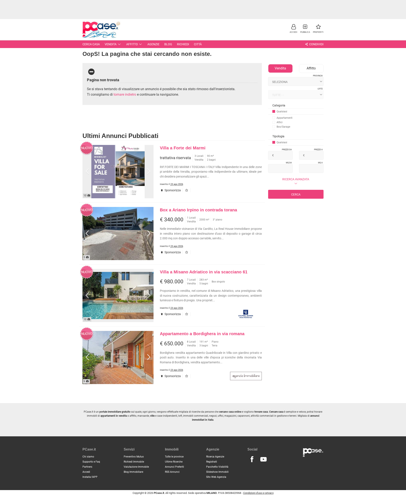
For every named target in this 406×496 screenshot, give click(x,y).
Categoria (278, 105)
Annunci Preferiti (174, 466)
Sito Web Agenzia (216, 476)
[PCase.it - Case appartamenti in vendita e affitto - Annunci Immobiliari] (101, 29)
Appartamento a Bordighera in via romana (202, 333)
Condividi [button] (316, 44)
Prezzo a (318, 150)
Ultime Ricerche (173, 461)
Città (198, 44)
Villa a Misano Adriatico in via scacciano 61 (203, 272)
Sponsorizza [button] (172, 190)
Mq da (289, 163)
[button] (293, 28)
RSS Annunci (172, 471)
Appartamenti (284, 117)
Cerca (295, 194)
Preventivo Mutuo (134, 456)
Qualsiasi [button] (282, 111)
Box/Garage (283, 126)
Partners (87, 466)
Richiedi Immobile (134, 461)
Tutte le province (174, 456)
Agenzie (153, 44)
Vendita (111, 44)
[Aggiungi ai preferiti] (187, 190)
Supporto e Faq (91, 461)
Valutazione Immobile (136, 466)
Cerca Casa (91, 44)
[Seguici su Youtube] (263, 459)
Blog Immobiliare (133, 471)
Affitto (132, 44)
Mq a (320, 163)
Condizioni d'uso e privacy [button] (258, 493)
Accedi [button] (86, 471)
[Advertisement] (203, 9)
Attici (280, 122)
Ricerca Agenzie (215, 456)
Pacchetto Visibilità (217, 466)
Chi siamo (88, 456)
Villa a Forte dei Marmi (183, 148)
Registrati (211, 461)
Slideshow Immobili (217, 471)
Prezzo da (287, 150)
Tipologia (278, 136)
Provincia (318, 76)
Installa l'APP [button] (89, 476)
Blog (168, 44)
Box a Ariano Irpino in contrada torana (198, 210)
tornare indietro (125, 94)
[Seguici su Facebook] (251, 459)
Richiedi (183, 44)
